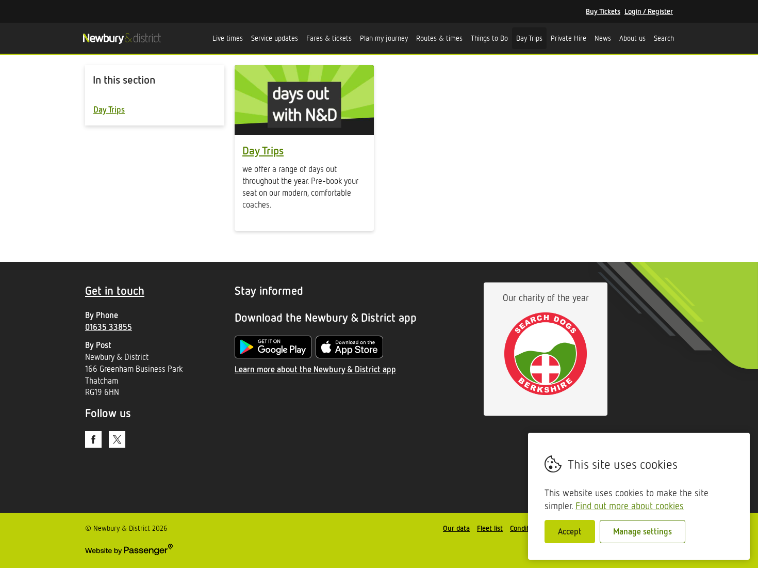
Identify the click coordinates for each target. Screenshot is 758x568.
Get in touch (114, 290)
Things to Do (489, 38)
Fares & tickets (329, 38)
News (603, 38)
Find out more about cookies (629, 505)
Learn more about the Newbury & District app (315, 369)
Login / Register (648, 11)
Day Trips (529, 38)
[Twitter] (117, 439)
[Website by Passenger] (129, 552)
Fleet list (490, 528)
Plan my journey (384, 38)
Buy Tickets (603, 11)
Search (664, 38)
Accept (570, 531)
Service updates (274, 38)
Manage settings (642, 531)
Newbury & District (121, 38)
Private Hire (568, 38)
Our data (456, 528)
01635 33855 (108, 327)
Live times (227, 38)
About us (632, 38)
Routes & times (439, 38)
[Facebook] (93, 439)
